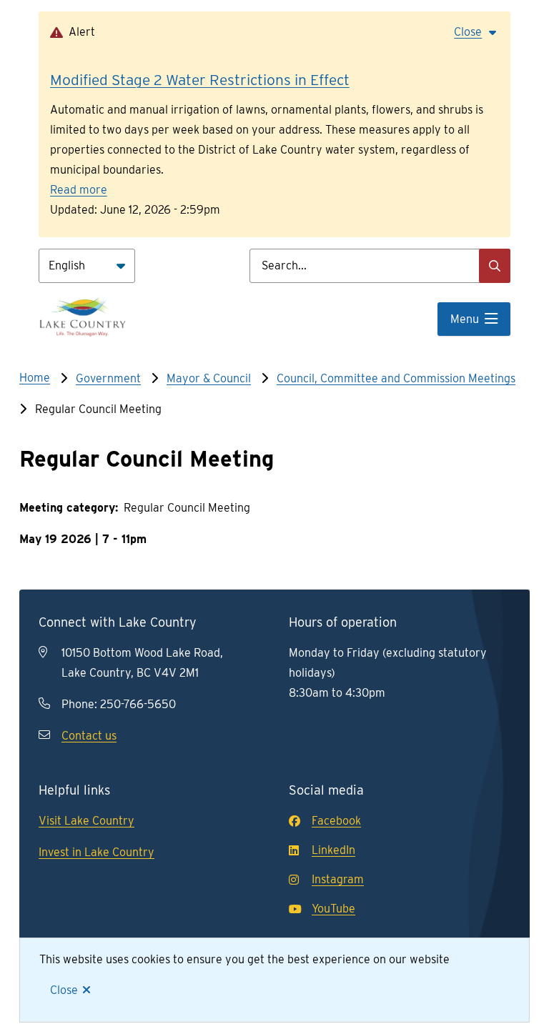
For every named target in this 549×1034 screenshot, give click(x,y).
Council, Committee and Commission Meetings (396, 378)
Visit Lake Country (86, 820)
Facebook (336, 820)
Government (108, 378)
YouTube (333, 908)
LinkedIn (333, 850)
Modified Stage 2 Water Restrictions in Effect (200, 80)
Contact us (89, 735)
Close (64, 990)
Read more (78, 190)
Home (34, 377)
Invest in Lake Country (96, 852)
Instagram (338, 879)
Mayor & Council (209, 378)
